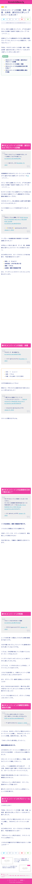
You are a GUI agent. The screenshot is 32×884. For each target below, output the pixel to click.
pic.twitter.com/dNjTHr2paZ (13, 623)
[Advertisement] (16, 94)
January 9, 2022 (9, 410)
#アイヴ (7, 219)
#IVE (22, 217)
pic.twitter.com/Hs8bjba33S (16, 718)
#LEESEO (11, 219)
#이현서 (20, 505)
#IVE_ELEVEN (8, 221)
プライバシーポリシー (13, 880)
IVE (2, 7)
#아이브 (26, 217)
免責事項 (21, 880)
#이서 (16, 219)
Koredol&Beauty (16, 2)
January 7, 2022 (9, 230)
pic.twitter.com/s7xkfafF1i (12, 509)
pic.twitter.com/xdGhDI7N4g (13, 354)
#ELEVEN (24, 219)
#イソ (19, 219)
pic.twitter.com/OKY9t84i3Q (13, 403)
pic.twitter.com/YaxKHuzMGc (13, 158)
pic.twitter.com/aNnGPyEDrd (13, 223)
